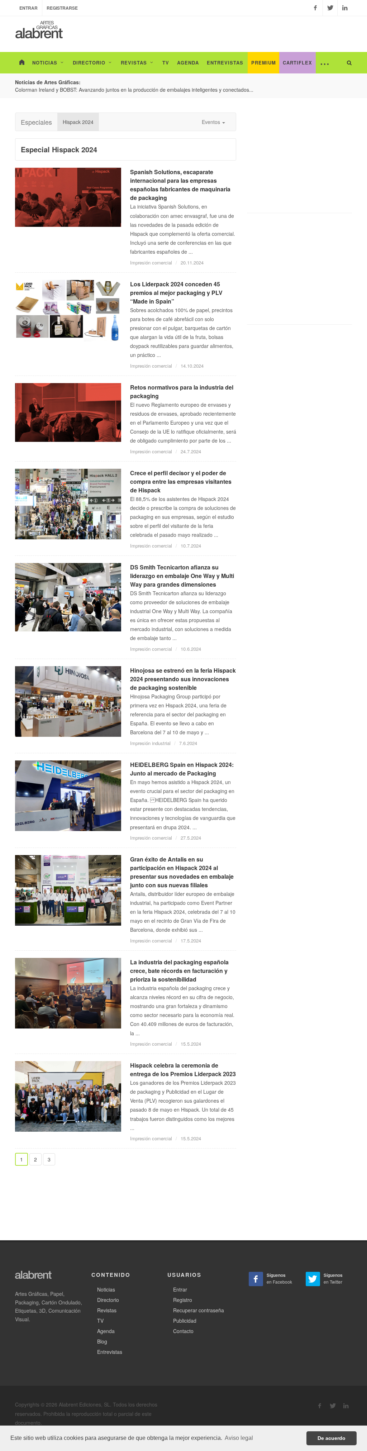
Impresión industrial (150, 743)
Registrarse (62, 8)
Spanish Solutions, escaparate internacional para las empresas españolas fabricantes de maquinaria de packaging (180, 185)
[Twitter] (330, 8)
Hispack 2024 (78, 121)
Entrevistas (109, 1351)
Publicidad (184, 1320)
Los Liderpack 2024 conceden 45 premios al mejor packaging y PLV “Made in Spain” (176, 292)
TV (100, 1320)
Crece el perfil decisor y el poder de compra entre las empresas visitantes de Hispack (181, 481)
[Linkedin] (345, 8)
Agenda (106, 1331)
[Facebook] (315, 8)
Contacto (183, 1331)
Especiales (36, 122)
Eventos (211, 121)
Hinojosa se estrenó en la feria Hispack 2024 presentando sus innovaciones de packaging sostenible (183, 679)
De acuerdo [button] (331, 1438)
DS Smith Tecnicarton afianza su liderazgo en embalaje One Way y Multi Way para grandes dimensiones (182, 575)
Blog (102, 1341)
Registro (182, 1299)
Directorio (108, 1299)
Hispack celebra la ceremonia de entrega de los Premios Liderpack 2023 (183, 1069)
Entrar (28, 8)
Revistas (106, 1310)
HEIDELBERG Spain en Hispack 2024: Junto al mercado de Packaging (182, 768)
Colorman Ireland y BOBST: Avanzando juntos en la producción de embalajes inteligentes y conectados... (134, 89)
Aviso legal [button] (239, 1438)
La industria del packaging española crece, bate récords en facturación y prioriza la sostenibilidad (179, 970)
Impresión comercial (151, 262)
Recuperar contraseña (198, 1310)
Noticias (106, 1289)
